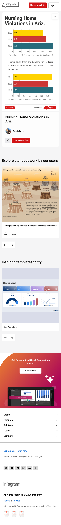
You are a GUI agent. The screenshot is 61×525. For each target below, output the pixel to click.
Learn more (30, 370)
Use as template (37, 5)
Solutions (8, 425)
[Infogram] (10, 5)
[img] (28, 33)
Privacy (16, 500)
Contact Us (9, 450)
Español (31, 456)
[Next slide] (12, 245)
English (6, 456)
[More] (55, 16)
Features (8, 420)
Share (10, 108)
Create (7, 414)
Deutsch (14, 456)
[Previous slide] (5, 245)
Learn (7, 430)
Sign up (53, 5)
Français (38, 456)
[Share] (8, 140)
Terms (7, 500)
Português (23, 456)
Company (8, 435)
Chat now (22, 450)
